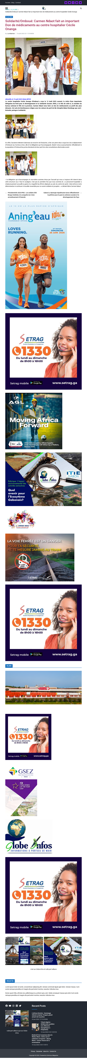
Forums (7, 2)
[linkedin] (76, 2)
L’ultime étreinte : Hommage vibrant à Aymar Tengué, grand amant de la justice (42, 1015)
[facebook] (66, 2)
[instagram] (73, 2)
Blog (12, 2)
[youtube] (69, 2)
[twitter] (80, 2)
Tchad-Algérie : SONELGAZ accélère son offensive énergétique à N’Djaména (47, 1025)
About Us (46, 1051)
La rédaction (11, 33)
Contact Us (53, 1051)
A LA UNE (9, 17)
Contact (18, 2)
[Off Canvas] (6, 8)
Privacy (33, 1051)
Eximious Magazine (52, 1055)
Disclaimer (39, 1051)
